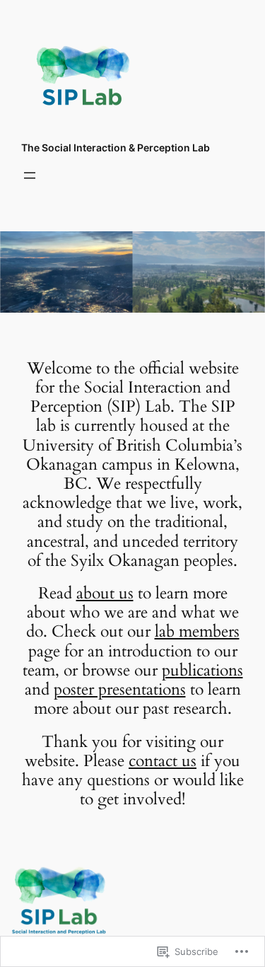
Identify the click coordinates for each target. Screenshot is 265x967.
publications (202, 670)
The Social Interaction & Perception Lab (115, 147)
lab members (197, 631)
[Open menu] (29, 175)
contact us (162, 761)
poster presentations (120, 689)
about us (105, 593)
